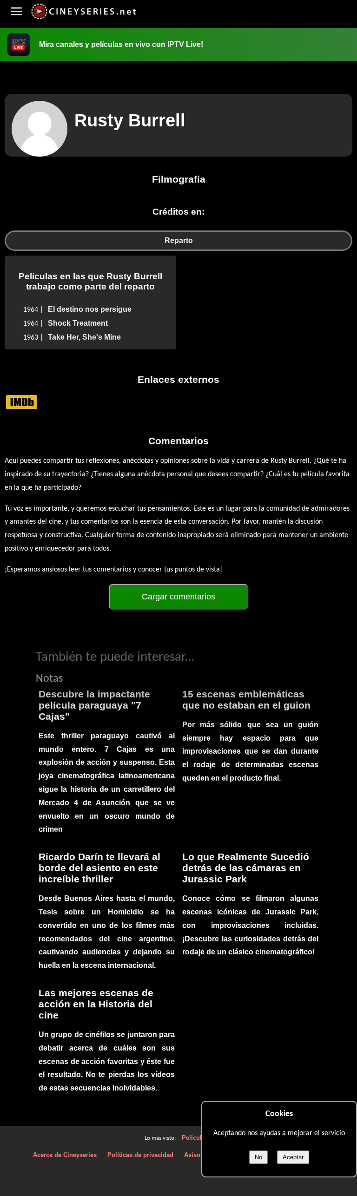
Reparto (179, 240)
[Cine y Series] (83, 18)
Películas (195, 1137)
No (258, 1157)
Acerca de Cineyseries (65, 1154)
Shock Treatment (78, 323)
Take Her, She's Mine (84, 337)
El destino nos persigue (90, 309)
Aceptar (293, 1157)
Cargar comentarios (178, 596)
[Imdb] (22, 401)
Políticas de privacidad (140, 1154)
